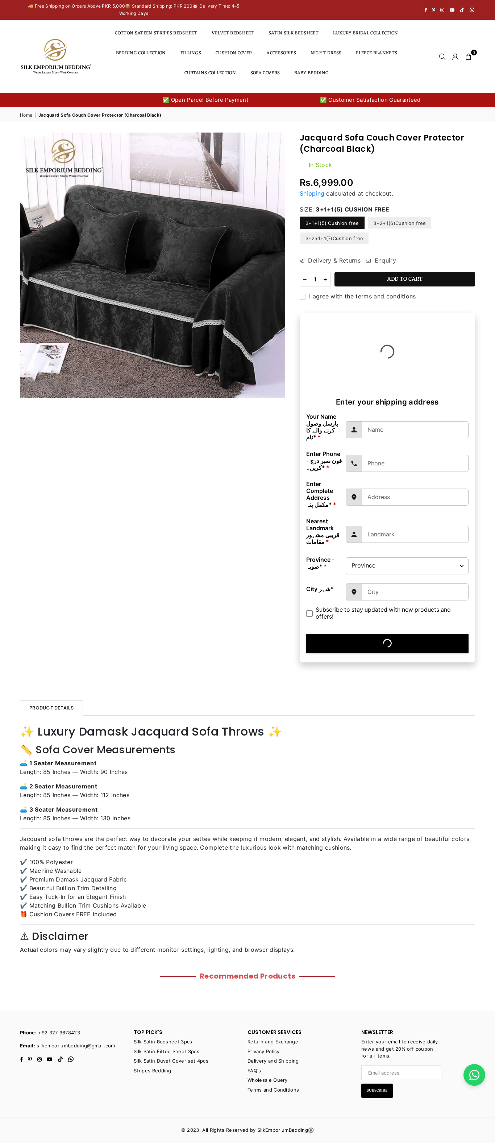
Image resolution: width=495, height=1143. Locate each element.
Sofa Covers (265, 73)
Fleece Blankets (376, 53)
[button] (468, 56)
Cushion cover (234, 53)
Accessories (281, 53)
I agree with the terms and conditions (361, 296)
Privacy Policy (263, 1051)
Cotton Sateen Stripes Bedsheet (156, 33)
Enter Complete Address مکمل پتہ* (321, 494)
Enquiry (384, 260)
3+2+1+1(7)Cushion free (334, 238)
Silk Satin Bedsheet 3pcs (163, 1041)
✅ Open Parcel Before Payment (199, 99)
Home (26, 115)
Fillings (190, 53)
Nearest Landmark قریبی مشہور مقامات (323, 531)
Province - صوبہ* (320, 563)
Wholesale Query (268, 1080)
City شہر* (320, 589)
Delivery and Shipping (273, 1061)
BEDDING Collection (141, 53)
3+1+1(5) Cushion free (332, 223)
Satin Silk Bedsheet (294, 33)
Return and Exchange (273, 1041)
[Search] (442, 56)
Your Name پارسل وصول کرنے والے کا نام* (322, 427)
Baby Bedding (311, 73)
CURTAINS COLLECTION (210, 73)
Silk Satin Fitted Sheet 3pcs (166, 1051)
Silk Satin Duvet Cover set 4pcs (171, 1061)
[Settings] (455, 56)
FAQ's (254, 1070)
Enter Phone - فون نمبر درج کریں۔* (324, 461)
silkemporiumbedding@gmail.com (76, 1045)
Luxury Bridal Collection (365, 33)
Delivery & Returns (333, 260)
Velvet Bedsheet (233, 33)
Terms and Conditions (273, 1090)
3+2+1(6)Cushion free (399, 223)
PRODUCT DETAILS (51, 707)
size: (344, 209)
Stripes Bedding (152, 1070)
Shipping (312, 193)
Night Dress (326, 53)
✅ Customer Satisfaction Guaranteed (364, 99)
